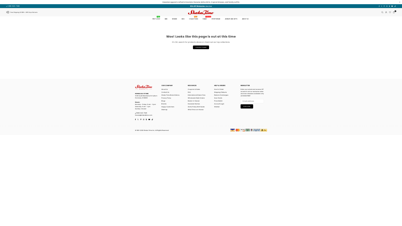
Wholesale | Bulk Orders (196, 98)
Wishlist (217, 107)
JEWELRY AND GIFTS (231, 19)
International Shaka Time (197, 95)
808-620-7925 (14, 6)
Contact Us (165, 92)
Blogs (163, 101)
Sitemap (164, 110)
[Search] (382, 12)
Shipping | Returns (220, 92)
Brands (163, 104)
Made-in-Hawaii (193, 101)
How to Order (219, 89)
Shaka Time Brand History (170, 95)
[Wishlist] (390, 12)
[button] (394, 12)
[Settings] (386, 12)
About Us (164, 89)
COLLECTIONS (193, 18)
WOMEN (174, 19)
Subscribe (247, 106)
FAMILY (206, 18)
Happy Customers (167, 107)
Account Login (219, 104)
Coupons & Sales (194, 89)
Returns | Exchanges (221, 95)
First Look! (156, 18)
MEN (166, 19)
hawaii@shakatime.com (143, 115)
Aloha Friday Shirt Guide (196, 107)
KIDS (183, 19)
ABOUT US (245, 19)
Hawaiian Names (194, 104)
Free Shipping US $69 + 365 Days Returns (23, 12)
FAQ (189, 92)
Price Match (218, 101)
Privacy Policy (166, 98)
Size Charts (218, 98)
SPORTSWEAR (216, 19)
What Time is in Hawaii (196, 110)
